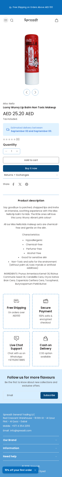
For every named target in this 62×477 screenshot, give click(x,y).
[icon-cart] (55, 20)
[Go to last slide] (26, 92)
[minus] (6, 151)
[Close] (35, 470)
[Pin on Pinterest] (26, 184)
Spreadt (35, 466)
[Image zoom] (31, 59)
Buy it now (31, 168)
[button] (31, 160)
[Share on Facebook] (13, 184)
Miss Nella (8, 103)
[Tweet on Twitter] (20, 184)
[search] (11, 20)
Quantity (10, 145)
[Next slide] (35, 92)
